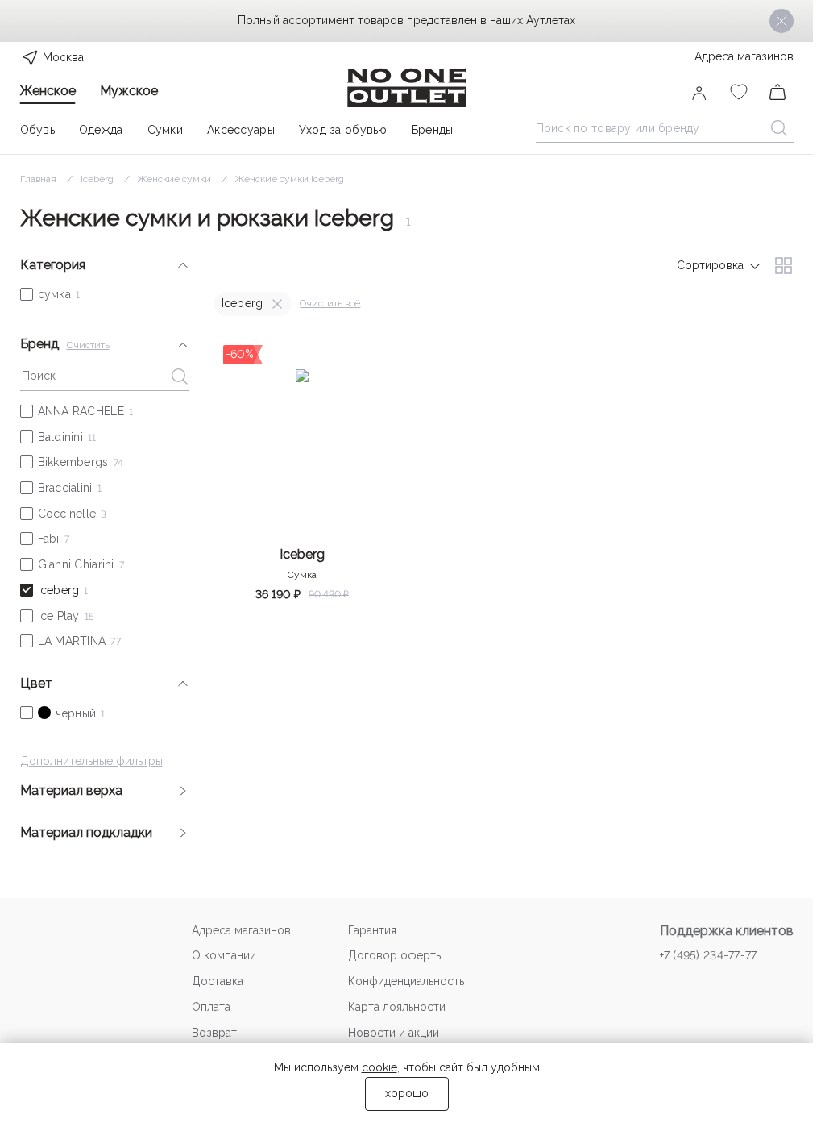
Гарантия (372, 930)
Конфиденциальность (406, 981)
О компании (224, 955)
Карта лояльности (397, 1006)
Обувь (37, 129)
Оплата (211, 1006)
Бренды (433, 129)
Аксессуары (241, 129)
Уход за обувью (343, 129)
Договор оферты (395, 955)
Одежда (101, 129)
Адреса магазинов (744, 56)
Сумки (165, 129)
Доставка (217, 981)
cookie (379, 1067)
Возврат (214, 1032)
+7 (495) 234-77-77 (708, 955)
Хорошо (407, 1093)
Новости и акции (393, 1032)
